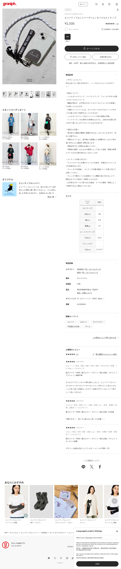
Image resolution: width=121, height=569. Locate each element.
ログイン (83, 4)
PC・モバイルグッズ (93, 269)
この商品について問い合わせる (105, 338)
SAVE (97, 564)
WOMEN (80, 269)
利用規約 (70, 546)
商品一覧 (51, 197)
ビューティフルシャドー (74, 14)
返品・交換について (84, 293)
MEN (79, 272)
